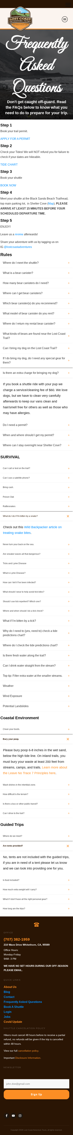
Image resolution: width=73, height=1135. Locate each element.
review (19, 234)
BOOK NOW (8, 185)
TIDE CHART (9, 164)
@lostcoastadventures (18, 246)
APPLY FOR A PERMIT (15, 138)
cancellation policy (28, 1050)
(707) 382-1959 (17, 939)
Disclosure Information (27, 1057)
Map (51, 203)
